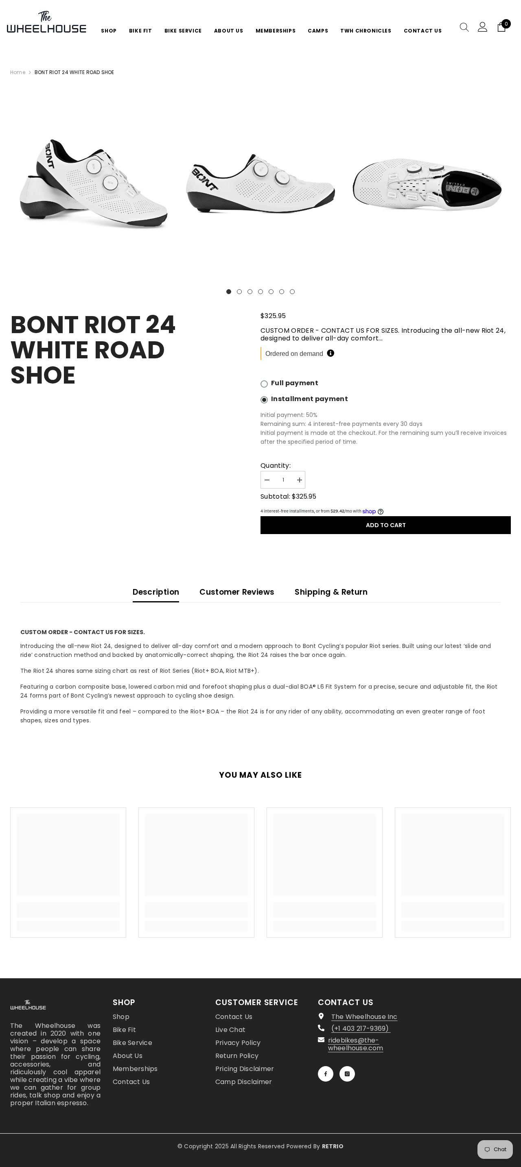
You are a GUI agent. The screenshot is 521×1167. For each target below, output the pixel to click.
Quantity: (275, 465)
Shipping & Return (331, 592)
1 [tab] (228, 291)
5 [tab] (271, 291)
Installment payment (309, 399)
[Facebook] (325, 1074)
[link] (68, 910)
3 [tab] (249, 291)
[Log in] (482, 27)
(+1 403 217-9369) (361, 1028)
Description (156, 592)
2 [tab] (239, 291)
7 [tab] (292, 291)
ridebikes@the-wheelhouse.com (355, 1044)
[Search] (464, 27)
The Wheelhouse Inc (364, 1017)
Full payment (294, 383)
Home (17, 72)
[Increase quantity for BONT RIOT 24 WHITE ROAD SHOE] (299, 480)
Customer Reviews (236, 592)
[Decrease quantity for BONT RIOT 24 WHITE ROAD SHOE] (266, 480)
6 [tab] (281, 291)
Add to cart (386, 525)
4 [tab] (260, 291)
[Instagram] (347, 1074)
